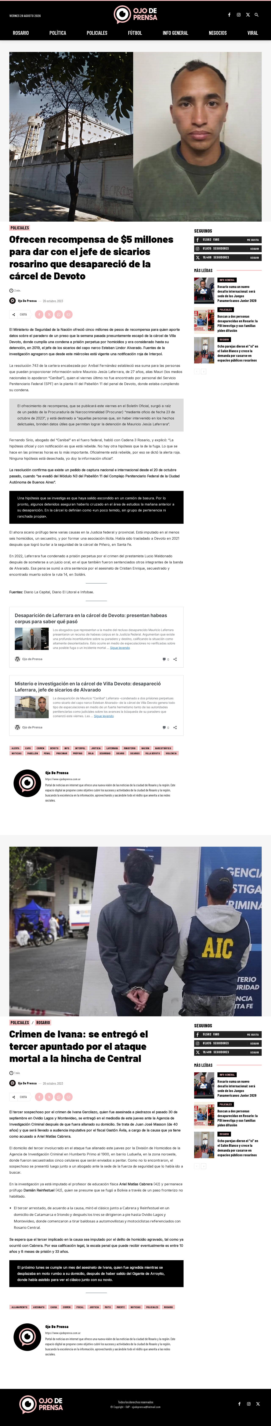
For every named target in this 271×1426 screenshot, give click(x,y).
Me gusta (253, 240)
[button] (257, 15)
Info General (227, 280)
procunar (61, 753)
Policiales (20, 227)
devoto (54, 748)
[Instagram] (238, 14)
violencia (171, 753)
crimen (40, 748)
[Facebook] (229, 14)
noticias (16, 753)
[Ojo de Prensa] (13, 300)
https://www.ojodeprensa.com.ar (62, 779)
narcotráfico (163, 748)
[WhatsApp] (58, 314)
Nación (145, 748)
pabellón (32, 753)
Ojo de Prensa (27, 300)
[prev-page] (196, 371)
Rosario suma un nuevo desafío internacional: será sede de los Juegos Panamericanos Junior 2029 (236, 293)
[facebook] (46, 806)
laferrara (112, 748)
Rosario (224, 339)
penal (47, 753)
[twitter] (58, 806)
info (66, 748)
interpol (80, 748)
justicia (96, 748)
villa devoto (152, 753)
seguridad (105, 753)
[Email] (68, 314)
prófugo (77, 753)
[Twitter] (248, 14)
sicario (120, 753)
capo (28, 748)
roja (91, 753)
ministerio (130, 748)
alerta (15, 748)
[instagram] (52, 806)
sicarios (135, 753)
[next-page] (203, 371)
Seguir (254, 248)
